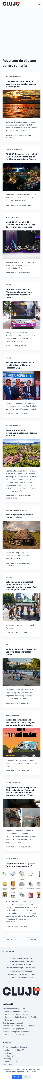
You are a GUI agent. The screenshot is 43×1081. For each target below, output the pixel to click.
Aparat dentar (8, 1064)
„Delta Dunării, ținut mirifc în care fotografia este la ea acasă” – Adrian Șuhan (21, 84)
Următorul (32, 939)
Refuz (27, 1077)
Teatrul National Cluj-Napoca (15, 1047)
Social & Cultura (12, 510)
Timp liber (9, 149)
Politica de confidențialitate (16, 1014)
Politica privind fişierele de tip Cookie (21, 1017)
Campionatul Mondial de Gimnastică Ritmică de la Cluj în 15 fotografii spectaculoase (21, 224)
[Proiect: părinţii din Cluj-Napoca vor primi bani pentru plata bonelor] (21, 672)
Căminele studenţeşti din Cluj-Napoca (21, 968)
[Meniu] (39, 4)
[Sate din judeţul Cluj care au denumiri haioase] (21, 535)
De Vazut (9, 77)
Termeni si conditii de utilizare (21, 962)
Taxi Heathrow (9, 1056)
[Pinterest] (13, 951)
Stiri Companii (8, 1059)
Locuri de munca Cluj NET (13, 1050)
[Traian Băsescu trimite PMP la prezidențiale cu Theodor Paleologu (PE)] (21, 385)
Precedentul (11, 939)
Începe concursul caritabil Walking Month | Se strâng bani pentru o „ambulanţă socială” (21, 722)
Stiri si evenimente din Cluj (21, 958)
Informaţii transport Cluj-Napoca (21, 974)
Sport (8, 217)
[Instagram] (10, 951)
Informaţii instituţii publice (21, 971)
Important (17, 77)
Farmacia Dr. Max (10, 1061)
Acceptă (17, 1077)
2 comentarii (10, 137)
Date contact (10, 1020)
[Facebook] (3, 951)
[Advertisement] (21, 30)
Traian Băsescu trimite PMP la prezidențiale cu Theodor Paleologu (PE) (20, 365)
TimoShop (7, 1053)
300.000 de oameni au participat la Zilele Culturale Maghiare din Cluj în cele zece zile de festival (21, 156)
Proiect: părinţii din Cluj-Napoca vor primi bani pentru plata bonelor (21, 652)
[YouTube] (16, 951)
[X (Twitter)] (6, 951)
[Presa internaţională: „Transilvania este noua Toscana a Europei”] (21, 453)
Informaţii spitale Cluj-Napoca (21, 977)
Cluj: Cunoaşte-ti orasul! (22, 965)
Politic (8, 285)
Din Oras (9, 577)
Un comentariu (11, 498)
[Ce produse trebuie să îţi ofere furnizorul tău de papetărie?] (21, 884)
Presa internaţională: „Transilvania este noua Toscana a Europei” (21, 433)
